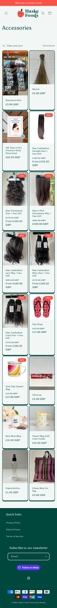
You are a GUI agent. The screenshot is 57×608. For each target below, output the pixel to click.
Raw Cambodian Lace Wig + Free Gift (14, 273)
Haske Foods (23, 602)
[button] (6, 13)
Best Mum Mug (13, 435)
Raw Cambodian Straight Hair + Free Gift (40, 151)
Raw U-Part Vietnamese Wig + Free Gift (41, 213)
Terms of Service (14, 536)
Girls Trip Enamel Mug (14, 388)
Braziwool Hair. (14, 100)
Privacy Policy (13, 523)
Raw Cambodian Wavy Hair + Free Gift (41, 273)
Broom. (36, 89)
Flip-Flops (37, 324)
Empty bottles (13, 488)
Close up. (37, 394)
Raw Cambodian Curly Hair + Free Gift (14, 335)
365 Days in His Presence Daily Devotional (14, 150)
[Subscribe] (46, 556)
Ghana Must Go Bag (40, 489)
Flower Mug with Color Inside (41, 437)
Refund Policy (13, 529)
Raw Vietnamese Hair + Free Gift (14, 212)
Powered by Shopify (37, 602)
